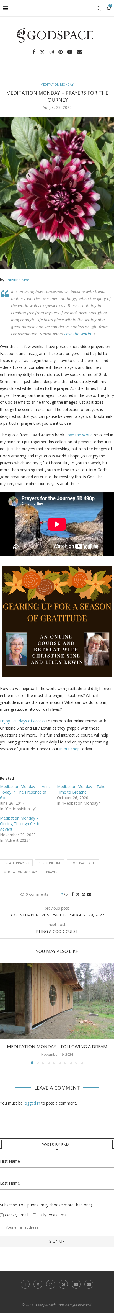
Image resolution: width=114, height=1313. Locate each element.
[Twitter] (42, 52)
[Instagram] (52, 52)
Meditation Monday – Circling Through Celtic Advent (20, 823)
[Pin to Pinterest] (83, 894)
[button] (4, 1013)
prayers (52, 872)
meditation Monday (20, 872)
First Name (10, 1161)
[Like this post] (66, 894)
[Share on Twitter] (78, 894)
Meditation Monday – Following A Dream (57, 1047)
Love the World (78, 333)
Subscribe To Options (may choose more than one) (46, 1205)
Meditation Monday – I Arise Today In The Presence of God (25, 792)
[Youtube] (69, 52)
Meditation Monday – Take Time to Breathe (81, 789)
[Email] (79, 52)
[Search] (99, 8)
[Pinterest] (60, 52)
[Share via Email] (89, 894)
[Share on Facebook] (72, 894)
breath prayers (16, 863)
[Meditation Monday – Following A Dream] (57, 1001)
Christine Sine (17, 279)
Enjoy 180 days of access (22, 721)
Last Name (10, 1183)
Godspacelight (83, 863)
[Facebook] (33, 52)
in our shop (69, 748)
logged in (32, 1103)
